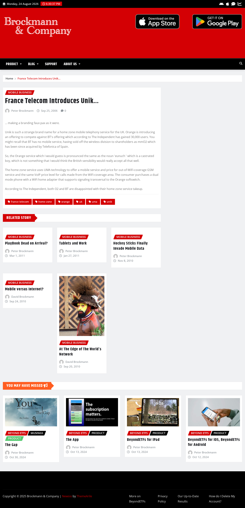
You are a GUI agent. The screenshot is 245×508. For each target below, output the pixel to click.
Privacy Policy (163, 498)
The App (72, 440)
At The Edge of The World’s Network (80, 351)
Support (51, 64)
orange (65, 201)
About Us (71, 64)
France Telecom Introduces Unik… (39, 78)
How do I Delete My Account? (222, 498)
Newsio (67, 496)
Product (12, 64)
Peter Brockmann (22, 110)
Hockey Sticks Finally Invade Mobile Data (130, 246)
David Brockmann (22, 296)
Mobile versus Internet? (24, 289)
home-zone (45, 201)
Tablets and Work (73, 243)
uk (80, 201)
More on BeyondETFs (137, 498)
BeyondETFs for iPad (143, 440)
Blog (32, 64)
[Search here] (240, 63)
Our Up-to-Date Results (188, 498)
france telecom (20, 201)
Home (9, 78)
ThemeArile (84, 496)
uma (94, 201)
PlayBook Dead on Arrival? (26, 243)
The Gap (11, 445)
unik (109, 201)
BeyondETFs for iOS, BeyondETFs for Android (214, 442)
